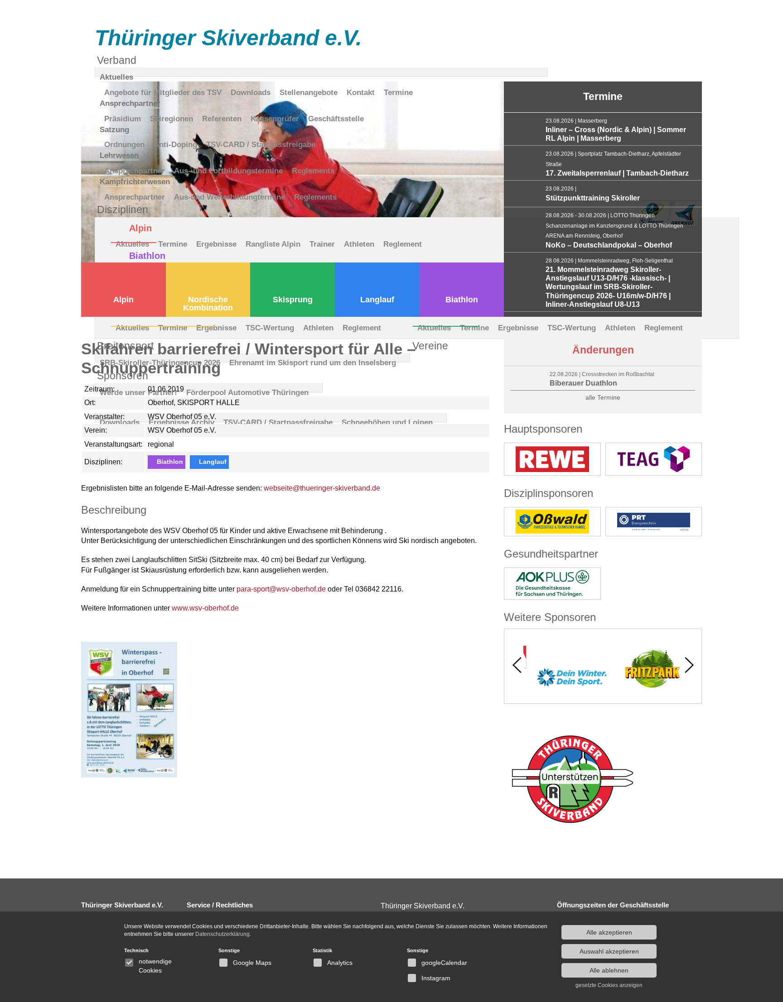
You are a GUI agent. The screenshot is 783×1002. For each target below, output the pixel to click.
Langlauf (377, 299)
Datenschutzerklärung (222, 934)
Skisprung (293, 299)
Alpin (123, 299)
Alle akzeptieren (609, 932)
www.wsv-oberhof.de (205, 608)
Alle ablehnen (609, 970)
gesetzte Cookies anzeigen (609, 985)
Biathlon (461, 299)
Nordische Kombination (208, 303)
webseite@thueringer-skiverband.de (322, 488)
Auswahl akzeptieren (609, 951)
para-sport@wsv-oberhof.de (281, 589)
